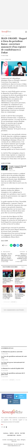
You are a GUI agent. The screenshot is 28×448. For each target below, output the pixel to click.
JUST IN (17, 433)
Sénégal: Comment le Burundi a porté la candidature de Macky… (17, 167)
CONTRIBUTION (11, 435)
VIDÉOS (12, 433)
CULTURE (22, 433)
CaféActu (5, 433)
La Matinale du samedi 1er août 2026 (11, 351)
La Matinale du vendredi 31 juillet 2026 (12, 368)
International (7, 270)
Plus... (2, 424)
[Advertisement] (14, 15)
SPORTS (19, 435)
